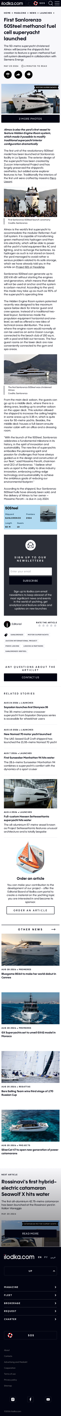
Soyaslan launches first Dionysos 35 (26, 707)
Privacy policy (10, 1380)
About (7, 1350)
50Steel (11, 508)
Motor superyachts (46, 87)
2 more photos (30, 118)
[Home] (12, 3)
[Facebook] (30, 1399)
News (33, 13)
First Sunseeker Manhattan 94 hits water (29, 757)
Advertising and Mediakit (15, 1362)
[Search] (50, 3)
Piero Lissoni (12, 646)
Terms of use (10, 1374)
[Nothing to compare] (28, 3)
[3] (47, 625)
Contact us (30, 677)
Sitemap (8, 1385)
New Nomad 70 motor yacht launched (27, 734)
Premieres (25, 969)
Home (7, 13)
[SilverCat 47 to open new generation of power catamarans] (30, 1126)
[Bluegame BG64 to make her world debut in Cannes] (30, 950)
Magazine (20, 13)
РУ (46, 1257)
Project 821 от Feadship (30, 267)
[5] (55, 625)
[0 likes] (29, 75)
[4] (51, 625)
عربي (53, 1257)
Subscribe (30, 580)
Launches (46, 13)
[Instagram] (13, 1399)
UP (30, 1271)
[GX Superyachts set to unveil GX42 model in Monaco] (30, 1008)
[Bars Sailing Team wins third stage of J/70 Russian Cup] (30, 1067)
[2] (43, 625)
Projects (24, 1145)
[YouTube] (48, 1399)
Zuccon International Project (21, 641)
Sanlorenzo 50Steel (16, 651)
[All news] (53, 929)
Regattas (25, 1086)
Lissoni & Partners (33, 646)
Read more (30, 1233)
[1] (39, 625)
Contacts (8, 1356)
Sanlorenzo (17, 635)
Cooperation (9, 1368)
